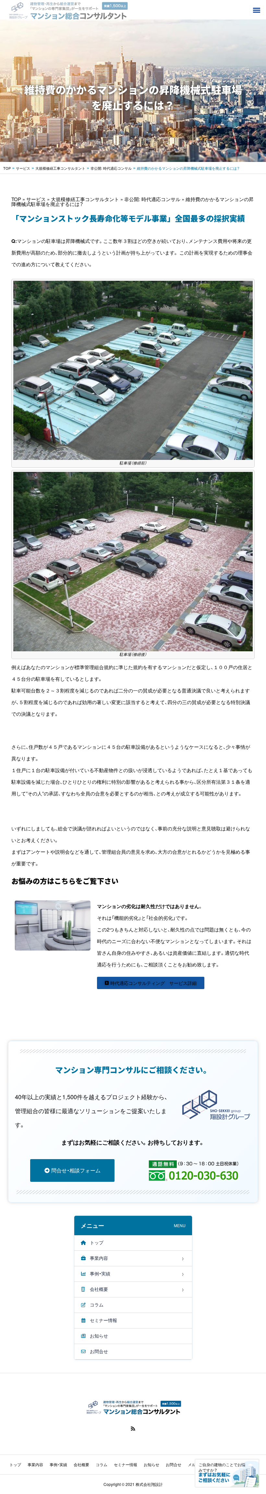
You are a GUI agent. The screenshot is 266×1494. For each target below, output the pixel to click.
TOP (7, 168)
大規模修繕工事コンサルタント (60, 168)
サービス (23, 168)
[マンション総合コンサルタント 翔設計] (67, 9)
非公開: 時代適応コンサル (111, 168)
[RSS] (133, 1428)
